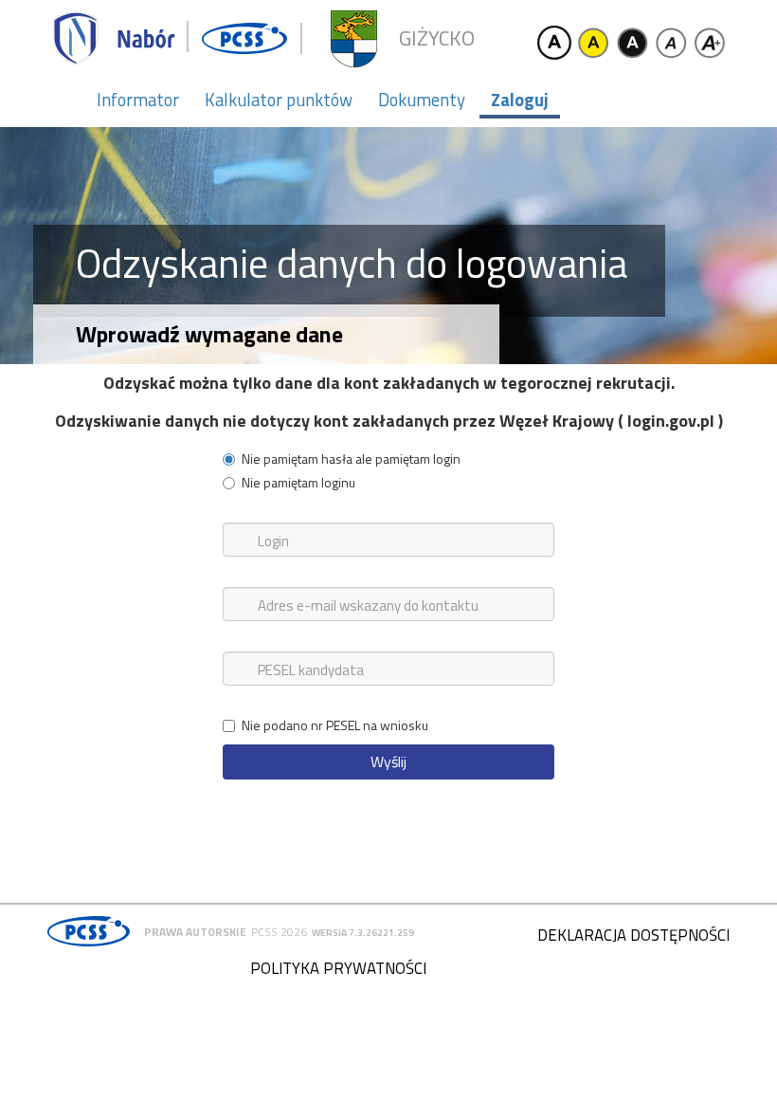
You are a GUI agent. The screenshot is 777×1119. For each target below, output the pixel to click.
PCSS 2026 (279, 932)
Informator (138, 99)
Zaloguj (520, 99)
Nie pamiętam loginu (298, 482)
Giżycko (437, 38)
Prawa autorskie (195, 932)
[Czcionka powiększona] (710, 43)
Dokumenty (421, 99)
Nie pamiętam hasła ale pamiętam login (351, 458)
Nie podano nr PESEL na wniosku (335, 725)
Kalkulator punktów (278, 99)
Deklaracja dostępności (633, 935)
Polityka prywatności (338, 968)
